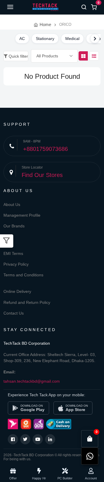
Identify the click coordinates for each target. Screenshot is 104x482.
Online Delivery (17, 291)
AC (22, 38)
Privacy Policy (16, 264)
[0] (89, 439)
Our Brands (14, 226)
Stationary (45, 38)
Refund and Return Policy (26, 302)
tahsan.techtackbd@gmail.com (31, 381)
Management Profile (21, 215)
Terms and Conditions (23, 275)
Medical (72, 38)
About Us (11, 204)
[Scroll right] (94, 38)
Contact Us (13, 313)
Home (45, 24)
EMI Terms (13, 253)
